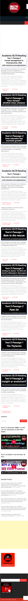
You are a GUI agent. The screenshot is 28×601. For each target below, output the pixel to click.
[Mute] (23, 448)
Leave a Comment (6, 204)
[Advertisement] (14, 38)
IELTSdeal (15, 89)
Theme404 (8, 599)
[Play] (3, 448)
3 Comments (5, 371)
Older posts (6, 412)
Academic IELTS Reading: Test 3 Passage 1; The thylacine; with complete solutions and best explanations (13, 354)
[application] (14, 442)
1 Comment (4, 90)
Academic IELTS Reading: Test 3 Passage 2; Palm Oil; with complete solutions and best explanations (13, 318)
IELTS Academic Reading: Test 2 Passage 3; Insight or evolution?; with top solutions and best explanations (13, 390)
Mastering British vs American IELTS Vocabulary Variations (12, 208)
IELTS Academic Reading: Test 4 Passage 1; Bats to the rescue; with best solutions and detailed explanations (13, 244)
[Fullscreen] (25, 448)
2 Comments (5, 128)
